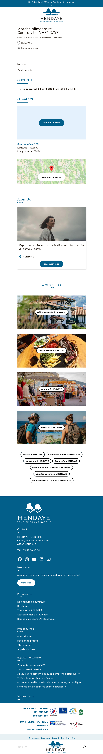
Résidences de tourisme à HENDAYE (51, 467)
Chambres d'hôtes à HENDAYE (64, 454)
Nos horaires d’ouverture (31, 601)
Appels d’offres (26, 649)
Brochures (23, 606)
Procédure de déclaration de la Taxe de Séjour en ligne (49, 682)
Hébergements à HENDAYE (51, 312)
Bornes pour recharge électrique (36, 618)
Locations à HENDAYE (37, 461)
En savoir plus (51, 264)
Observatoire (24, 645)
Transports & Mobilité (29, 610)
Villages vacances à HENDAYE (51, 474)
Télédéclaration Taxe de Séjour (35, 678)
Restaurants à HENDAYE (51, 350)
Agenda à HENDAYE (51, 389)
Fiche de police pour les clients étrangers (41, 686)
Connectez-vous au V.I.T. (31, 665)
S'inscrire (26, 582)
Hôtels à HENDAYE (32, 454)
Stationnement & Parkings (32, 614)
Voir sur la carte (51, 122)
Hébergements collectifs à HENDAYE (51, 480)
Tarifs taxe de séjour (29, 669)
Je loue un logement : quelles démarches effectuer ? (48, 673)
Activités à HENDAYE (52, 427)
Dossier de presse (27, 640)
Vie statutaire (25, 696)
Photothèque (24, 636)
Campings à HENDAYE (66, 461)
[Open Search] (84, 747)
